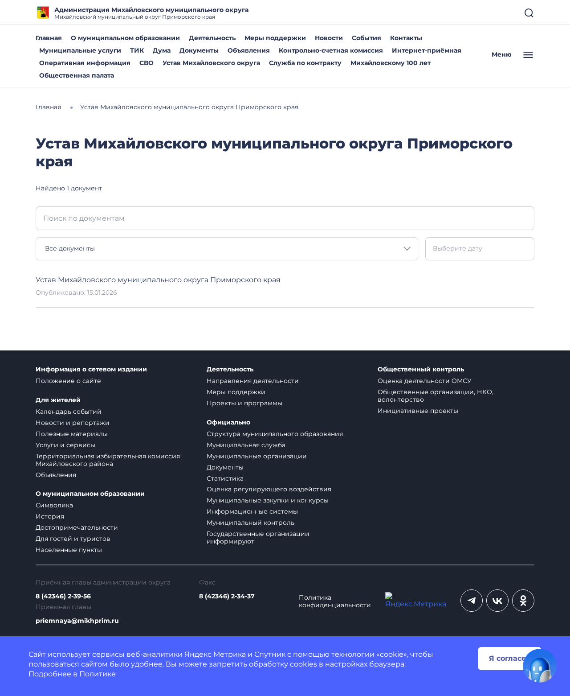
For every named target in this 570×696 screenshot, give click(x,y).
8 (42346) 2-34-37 (227, 596)
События (366, 38)
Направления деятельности (253, 381)
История (50, 516)
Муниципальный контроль (250, 523)
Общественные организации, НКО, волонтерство (435, 396)
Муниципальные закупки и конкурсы (268, 500)
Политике (97, 674)
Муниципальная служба (246, 445)
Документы (199, 50)
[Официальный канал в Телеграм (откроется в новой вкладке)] (471, 600)
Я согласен (510, 658)
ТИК (137, 50)
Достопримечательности (77, 527)
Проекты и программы (244, 403)
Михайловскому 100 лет (390, 63)
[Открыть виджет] (540, 666)
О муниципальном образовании (125, 38)
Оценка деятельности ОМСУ (425, 381)
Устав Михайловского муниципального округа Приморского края (158, 280)
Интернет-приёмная (426, 50)
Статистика (225, 478)
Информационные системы (252, 511)
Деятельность (212, 38)
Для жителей (58, 400)
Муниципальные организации (257, 456)
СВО (146, 63)
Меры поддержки (275, 38)
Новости (329, 38)
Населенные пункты (69, 550)
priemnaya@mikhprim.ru (77, 621)
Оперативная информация (84, 63)
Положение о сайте (68, 381)
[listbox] (227, 248)
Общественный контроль (421, 369)
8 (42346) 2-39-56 (63, 596)
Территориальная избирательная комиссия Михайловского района (108, 460)
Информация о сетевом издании (91, 369)
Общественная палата (76, 75)
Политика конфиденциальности (335, 601)
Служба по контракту (305, 63)
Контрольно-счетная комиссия (331, 50)
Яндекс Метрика (215, 654)
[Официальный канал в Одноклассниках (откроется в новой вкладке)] (523, 600)
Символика (54, 505)
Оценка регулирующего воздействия (269, 489)
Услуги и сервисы (65, 445)
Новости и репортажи (73, 423)
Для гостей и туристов (73, 539)
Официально (228, 422)
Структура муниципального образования (275, 434)
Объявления (249, 50)
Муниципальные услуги (80, 50)
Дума (162, 50)
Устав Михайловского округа (211, 63)
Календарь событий (69, 412)
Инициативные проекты (418, 411)
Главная (49, 38)
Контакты (406, 38)
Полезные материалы (72, 434)
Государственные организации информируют (258, 537)
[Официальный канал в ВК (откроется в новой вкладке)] (497, 600)
